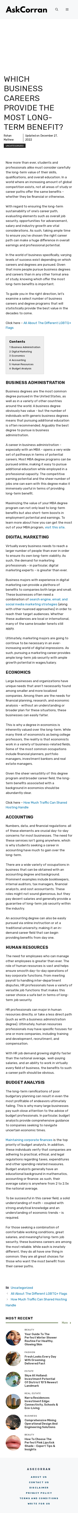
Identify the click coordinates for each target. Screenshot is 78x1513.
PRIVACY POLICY (39, 1493)
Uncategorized (15, 145)
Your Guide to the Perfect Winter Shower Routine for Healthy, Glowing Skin (41, 1339)
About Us (39, 1477)
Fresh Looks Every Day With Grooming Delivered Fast (40, 1360)
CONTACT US (39, 1482)
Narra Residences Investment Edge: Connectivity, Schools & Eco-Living (41, 1403)
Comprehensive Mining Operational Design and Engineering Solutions (41, 1424)
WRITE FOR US (39, 1503)
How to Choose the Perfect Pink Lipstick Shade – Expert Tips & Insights (40, 1444)
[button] (56, 9)
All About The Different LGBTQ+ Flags (39, 1293)
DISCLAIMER (39, 1487)
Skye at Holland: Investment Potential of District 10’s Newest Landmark (41, 1380)
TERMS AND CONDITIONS (39, 1498)
